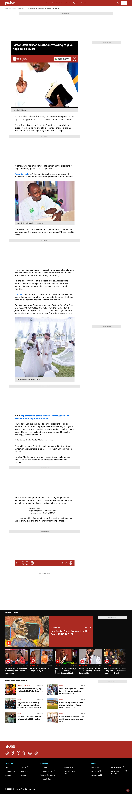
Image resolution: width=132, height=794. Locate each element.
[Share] (74, 59)
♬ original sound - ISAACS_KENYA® (42, 513)
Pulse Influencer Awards (69, 772)
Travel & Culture (23, 685)
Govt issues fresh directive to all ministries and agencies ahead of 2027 (71, 719)
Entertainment (57, 3)
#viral (55, 511)
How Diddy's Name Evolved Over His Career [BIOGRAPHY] (69, 632)
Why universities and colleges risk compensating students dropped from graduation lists (29, 705)
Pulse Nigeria (94, 767)
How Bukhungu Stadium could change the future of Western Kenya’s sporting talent (71, 705)
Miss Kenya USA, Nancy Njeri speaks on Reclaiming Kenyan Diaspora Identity (66, 670)
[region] (66, 662)
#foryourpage (39, 511)
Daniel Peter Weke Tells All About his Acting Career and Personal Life (90, 670)
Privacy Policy (45, 779)
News (48, 3)
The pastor (20, 294)
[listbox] (66, 662)
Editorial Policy (68, 767)
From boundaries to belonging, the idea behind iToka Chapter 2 (30, 690)
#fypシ (31, 511)
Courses (24, 775)
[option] (16, 662)
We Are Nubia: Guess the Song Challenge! (39, 669)
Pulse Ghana (94, 771)
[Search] (118, 3)
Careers (83, 3)
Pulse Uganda (95, 775)
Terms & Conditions (47, 775)
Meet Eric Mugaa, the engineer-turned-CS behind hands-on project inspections (71, 691)
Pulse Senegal (116, 767)
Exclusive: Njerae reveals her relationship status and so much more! (16, 670)
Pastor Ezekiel (21, 174)
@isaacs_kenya (34, 508)
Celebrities (21, 8)
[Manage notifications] (127, 790)
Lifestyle (68, 3)
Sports (75, 3)
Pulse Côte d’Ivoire (115, 772)
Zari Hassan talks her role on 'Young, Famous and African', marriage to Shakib (115, 670)
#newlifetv (48, 511)
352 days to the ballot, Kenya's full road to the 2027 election (29, 718)
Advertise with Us (46, 771)
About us (43, 767)
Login (124, 3)
